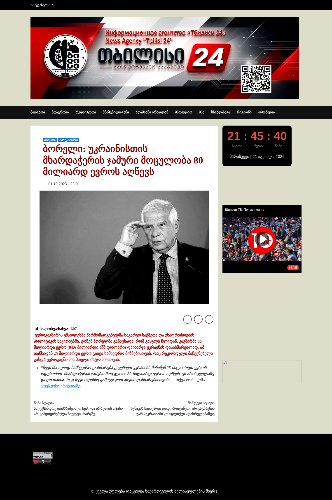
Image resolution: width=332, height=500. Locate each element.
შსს (201, 112)
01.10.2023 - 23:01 (64, 184)
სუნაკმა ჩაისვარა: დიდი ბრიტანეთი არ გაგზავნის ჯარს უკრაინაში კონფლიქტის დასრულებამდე (173, 408)
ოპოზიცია (266, 112)
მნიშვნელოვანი (116, 112)
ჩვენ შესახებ (43, 478)
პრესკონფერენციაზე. (61, 386)
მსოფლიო (183, 112)
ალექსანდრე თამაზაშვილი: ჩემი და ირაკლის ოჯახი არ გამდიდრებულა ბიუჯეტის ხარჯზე (78, 408)
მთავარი (37, 112)
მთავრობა (60, 112)
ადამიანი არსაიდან (152, 112)
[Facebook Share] (187, 319)
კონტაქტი (41, 470)
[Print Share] (198, 319)
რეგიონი (244, 112)
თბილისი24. (229, 491)
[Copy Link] (209, 319)
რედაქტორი (86, 112)
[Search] (299, 112)
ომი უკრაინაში (68, 140)
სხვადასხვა (220, 112)
